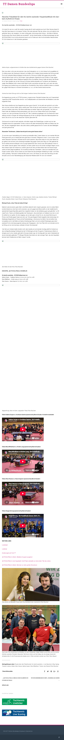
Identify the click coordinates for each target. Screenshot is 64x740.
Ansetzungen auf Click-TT (9, 553)
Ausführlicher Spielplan (7, 693)
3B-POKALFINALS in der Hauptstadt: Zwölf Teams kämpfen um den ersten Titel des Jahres (26, 561)
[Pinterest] (51, 671)
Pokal (21, 21)
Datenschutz (29, 731)
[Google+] (54, 671)
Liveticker (4, 549)
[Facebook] (44, 671)
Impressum (22, 731)
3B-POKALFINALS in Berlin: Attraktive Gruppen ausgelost (17, 557)
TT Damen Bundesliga (19, 4)
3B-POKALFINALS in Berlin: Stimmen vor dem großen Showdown (19, 565)
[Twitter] (48, 671)
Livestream (5, 545)
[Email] (58, 671)
